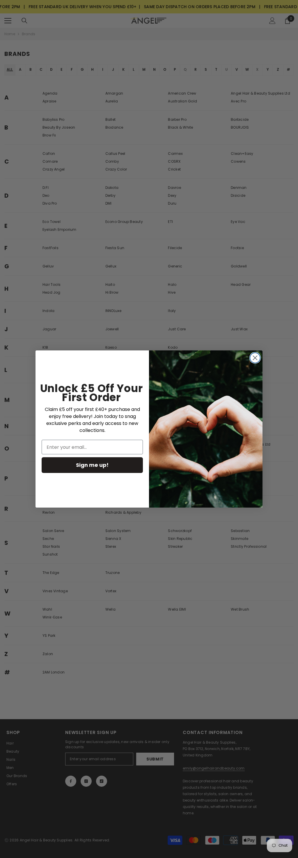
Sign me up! (92, 465)
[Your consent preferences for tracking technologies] (293, 643)
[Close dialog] (255, 358)
